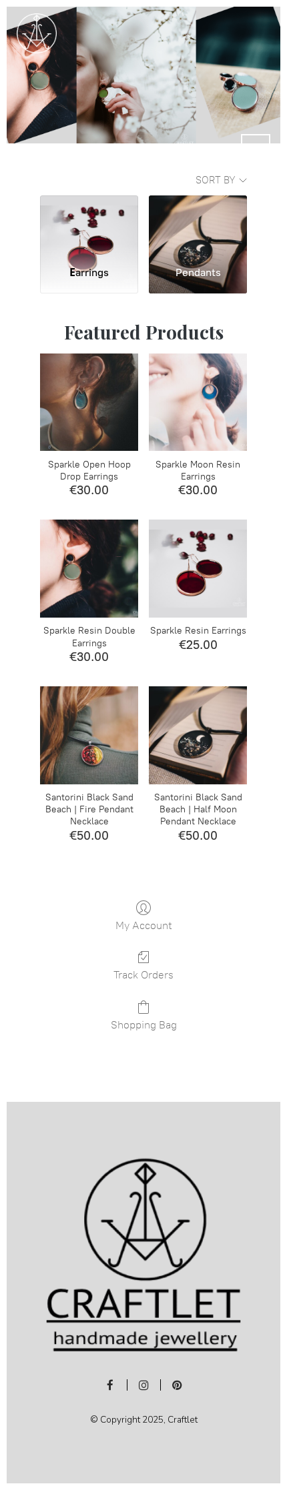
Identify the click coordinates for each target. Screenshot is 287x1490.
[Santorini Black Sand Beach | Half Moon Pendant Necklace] (198, 735)
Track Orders (143, 974)
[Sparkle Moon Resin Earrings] (198, 402)
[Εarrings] (89, 225)
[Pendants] (198, 225)
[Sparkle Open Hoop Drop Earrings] (89, 402)
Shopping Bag (144, 1024)
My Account (143, 925)
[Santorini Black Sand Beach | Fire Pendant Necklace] (89, 735)
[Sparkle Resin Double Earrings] (89, 569)
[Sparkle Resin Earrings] (198, 569)
